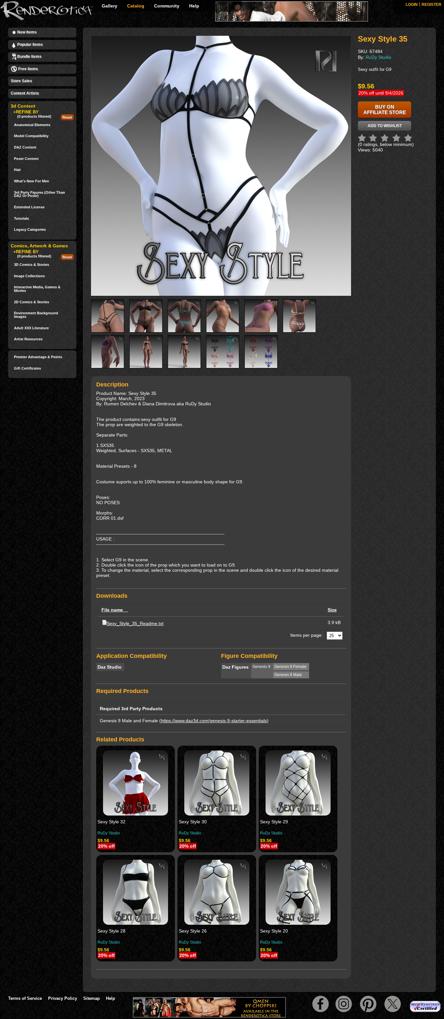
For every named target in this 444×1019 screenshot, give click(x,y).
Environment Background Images (36, 314)
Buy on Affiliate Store (384, 109)
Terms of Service (25, 998)
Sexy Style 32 (111, 821)
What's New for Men (31, 181)
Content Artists (25, 93)
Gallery (109, 5)
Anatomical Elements (32, 125)
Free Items (27, 69)
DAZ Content (25, 147)
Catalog (135, 5)
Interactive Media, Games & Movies (37, 288)
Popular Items (29, 44)
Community (166, 5)
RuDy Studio (109, 833)
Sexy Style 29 (274, 821)
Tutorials (21, 218)
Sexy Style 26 (193, 931)
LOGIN (412, 4)
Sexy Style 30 (193, 821)
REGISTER (431, 4)
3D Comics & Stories (31, 265)
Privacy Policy (62, 998)
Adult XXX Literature (31, 328)
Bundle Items (29, 56)
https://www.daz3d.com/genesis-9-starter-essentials (214, 720)
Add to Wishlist (385, 126)
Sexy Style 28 (111, 931)
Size (332, 609)
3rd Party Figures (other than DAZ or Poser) (39, 194)
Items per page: (306, 635)
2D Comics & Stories (31, 302)
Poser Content (26, 159)
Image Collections (29, 276)
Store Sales (21, 81)
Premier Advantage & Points (38, 357)
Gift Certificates (27, 368)
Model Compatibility (31, 136)
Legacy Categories (30, 229)
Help (194, 5)
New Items (26, 32)
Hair (17, 170)
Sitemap (91, 998)
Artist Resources (28, 339)
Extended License (29, 207)
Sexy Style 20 (274, 931)
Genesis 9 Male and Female (129, 720)
